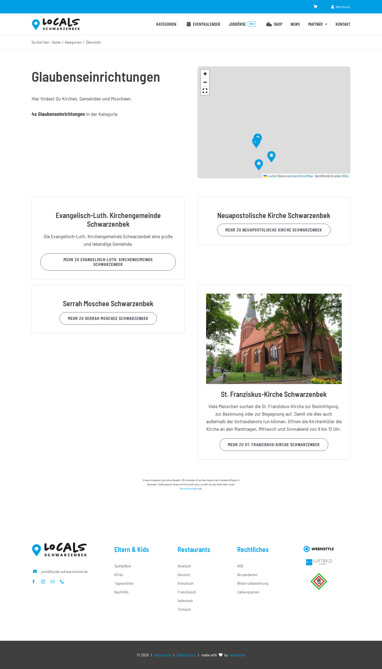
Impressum (162, 654)
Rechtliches (253, 549)
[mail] (53, 582)
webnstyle (237, 654)
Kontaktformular (189, 488)
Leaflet (272, 176)
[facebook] (34, 582)
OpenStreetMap (303, 176)
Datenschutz (186, 654)
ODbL (345, 176)
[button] (256, 142)
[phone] (62, 582)
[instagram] (43, 582)
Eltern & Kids (131, 549)
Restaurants (194, 549)
